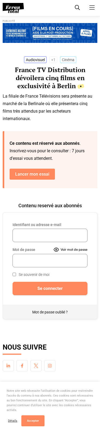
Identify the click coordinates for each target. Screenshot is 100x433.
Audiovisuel (35, 60)
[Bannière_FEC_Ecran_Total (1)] (50, 33)
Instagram (49, 365)
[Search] (77, 7)
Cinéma (68, 60)
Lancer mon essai (32, 174)
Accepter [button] (33, 421)
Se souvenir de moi (34, 274)
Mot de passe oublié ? (50, 312)
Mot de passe (24, 249)
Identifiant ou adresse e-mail (37, 225)
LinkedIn (8, 365)
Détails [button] (12, 421)
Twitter (36, 365)
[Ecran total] (13, 8)
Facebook (22, 365)
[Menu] (92, 7)
